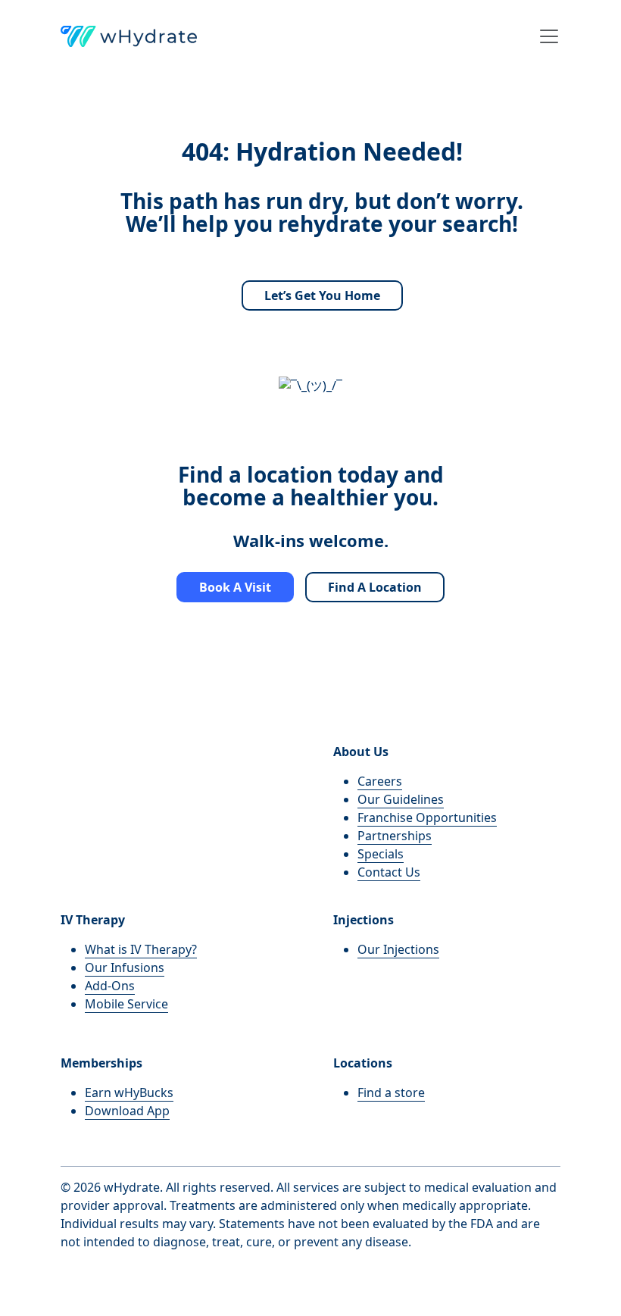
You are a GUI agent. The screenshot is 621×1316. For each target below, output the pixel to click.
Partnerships (394, 835)
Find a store (391, 1092)
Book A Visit (235, 587)
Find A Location (375, 587)
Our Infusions (124, 967)
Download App (127, 1110)
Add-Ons (110, 985)
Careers (379, 781)
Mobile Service (126, 1004)
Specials (380, 854)
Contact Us (388, 872)
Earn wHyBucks (129, 1092)
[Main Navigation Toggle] (544, 36)
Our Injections (398, 949)
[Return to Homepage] (129, 36)
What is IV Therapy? (141, 949)
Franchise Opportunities (427, 817)
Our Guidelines (400, 799)
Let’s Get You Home (322, 295)
